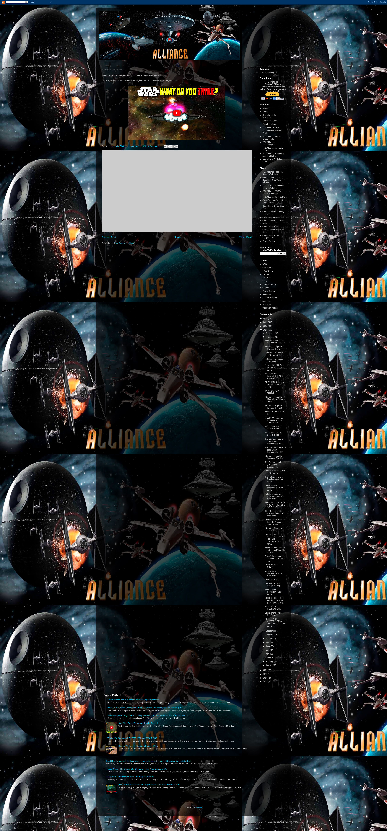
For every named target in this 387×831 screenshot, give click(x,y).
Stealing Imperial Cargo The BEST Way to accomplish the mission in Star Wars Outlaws (146, 715)
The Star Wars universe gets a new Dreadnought (275, 464)
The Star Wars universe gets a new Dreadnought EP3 (275, 441)
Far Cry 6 (266, 278)
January (269, 665)
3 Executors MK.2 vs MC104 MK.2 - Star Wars (274, 367)
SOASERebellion (269, 298)
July (268, 642)
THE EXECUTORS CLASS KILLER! (273, 434)
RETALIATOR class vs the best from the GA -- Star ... (275, 384)
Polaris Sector (268, 241)
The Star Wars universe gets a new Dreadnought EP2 (275, 449)
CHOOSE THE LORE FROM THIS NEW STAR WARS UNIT (274, 600)
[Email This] (165, 146)
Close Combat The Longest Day (270, 236)
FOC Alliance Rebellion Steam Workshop (272, 173)
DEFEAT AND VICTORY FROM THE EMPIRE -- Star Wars (275, 622)
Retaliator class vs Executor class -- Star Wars (273, 496)
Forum (265, 112)
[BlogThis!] (168, 146)
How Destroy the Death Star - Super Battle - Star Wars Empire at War (148, 785)
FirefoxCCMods (269, 284)
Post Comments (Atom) (124, 243)
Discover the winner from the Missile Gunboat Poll (273, 522)
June (268, 646)
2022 (265, 670)
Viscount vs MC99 (273, 579)
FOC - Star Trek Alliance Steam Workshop (273, 186)
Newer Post (109, 237)
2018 (265, 678)
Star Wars (266, 304)
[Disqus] (176, 190)
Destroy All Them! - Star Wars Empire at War (138, 746)
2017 (265, 682)
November (270, 337)
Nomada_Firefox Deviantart (269, 116)
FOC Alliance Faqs (270, 127)
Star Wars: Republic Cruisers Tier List (273, 348)
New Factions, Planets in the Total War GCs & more (275, 550)
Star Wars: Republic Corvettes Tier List (274, 457)
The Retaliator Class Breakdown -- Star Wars (274, 479)
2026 (265, 318)
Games (265, 288)
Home (177, 237)
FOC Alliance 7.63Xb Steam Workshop (271, 192)
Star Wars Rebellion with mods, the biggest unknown (130, 777)
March (269, 658)
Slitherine (266, 294)
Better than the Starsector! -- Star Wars (274, 487)
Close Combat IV (269, 217)
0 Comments (153, 146)
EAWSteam (267, 271)
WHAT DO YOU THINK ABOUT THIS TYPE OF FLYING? (275, 504)
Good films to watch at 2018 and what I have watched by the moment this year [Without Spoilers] (148, 761)
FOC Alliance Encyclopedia (268, 143)
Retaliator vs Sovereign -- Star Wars (275, 472)
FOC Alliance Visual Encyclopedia (271, 137)
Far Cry (265, 274)
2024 (265, 326)
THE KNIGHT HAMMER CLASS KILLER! (274, 376)
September (271, 635)
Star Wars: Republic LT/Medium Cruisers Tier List (275, 399)
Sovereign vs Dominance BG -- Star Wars (273, 573)
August (269, 638)
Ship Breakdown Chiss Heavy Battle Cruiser (275, 341)
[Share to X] (171, 146)
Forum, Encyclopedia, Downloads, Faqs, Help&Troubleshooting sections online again (144, 707)
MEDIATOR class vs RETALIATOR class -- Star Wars (275, 420)
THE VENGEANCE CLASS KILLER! (273, 427)
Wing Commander (270, 308)
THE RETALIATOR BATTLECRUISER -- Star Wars (275, 513)
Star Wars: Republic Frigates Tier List (273, 406)
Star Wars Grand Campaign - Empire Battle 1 (138, 723)
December (270, 333)
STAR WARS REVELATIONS (273, 608)
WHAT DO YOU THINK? (272, 392)
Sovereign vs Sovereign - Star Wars (273, 591)
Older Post (245, 237)
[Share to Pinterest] (176, 146)
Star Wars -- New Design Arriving (272, 584)
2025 (265, 322)
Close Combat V (269, 226)
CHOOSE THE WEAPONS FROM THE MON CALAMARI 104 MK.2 (274, 539)
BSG (264, 264)
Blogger (198, 807)
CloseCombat (268, 268)
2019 (265, 674)
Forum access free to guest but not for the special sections (133, 700)
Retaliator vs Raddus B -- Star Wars (275, 354)
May (268, 650)
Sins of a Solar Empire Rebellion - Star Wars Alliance (272, 179)
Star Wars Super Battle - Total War (275, 529)
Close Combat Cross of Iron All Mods (272, 201)
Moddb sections (269, 124)
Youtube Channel (269, 121)
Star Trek (266, 301)
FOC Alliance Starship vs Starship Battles (273, 154)
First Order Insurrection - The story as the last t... (275, 558)
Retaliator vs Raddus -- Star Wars (275, 360)
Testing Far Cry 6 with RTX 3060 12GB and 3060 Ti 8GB (132, 738)
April (268, 654)
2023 (265, 330)
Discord (265, 108)
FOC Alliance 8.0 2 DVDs (273, 197)
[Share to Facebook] (174, 146)
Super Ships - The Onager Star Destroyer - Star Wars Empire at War (137, 769)
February (270, 661)
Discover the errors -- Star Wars (274, 614)
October (269, 631)
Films (264, 281)
